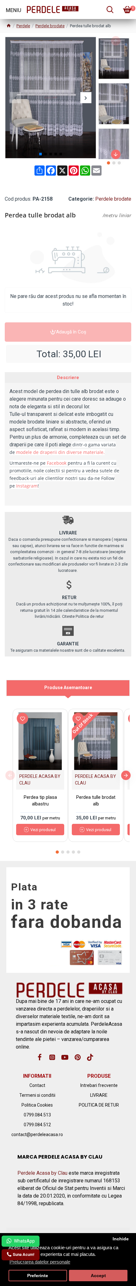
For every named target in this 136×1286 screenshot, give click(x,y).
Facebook (56, 463)
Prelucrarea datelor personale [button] (39, 1261)
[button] (15, 97)
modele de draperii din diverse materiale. (60, 452)
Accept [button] (98, 1275)
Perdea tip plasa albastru (40, 800)
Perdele (23, 25)
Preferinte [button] (37, 1275)
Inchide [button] (121, 1239)
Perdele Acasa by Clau (42, 1173)
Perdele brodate (50, 25)
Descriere (68, 377)
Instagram (27, 486)
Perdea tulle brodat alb (95, 800)
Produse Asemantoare (68, 687)
